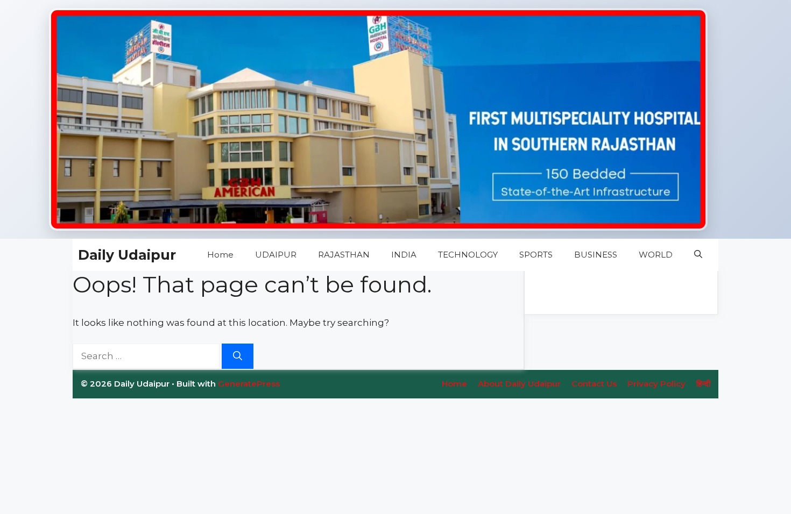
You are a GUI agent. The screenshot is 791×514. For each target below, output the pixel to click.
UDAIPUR (275, 254)
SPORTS (536, 254)
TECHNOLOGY (468, 254)
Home (220, 254)
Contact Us (594, 384)
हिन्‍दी (703, 384)
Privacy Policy (656, 384)
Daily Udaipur (127, 255)
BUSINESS (595, 254)
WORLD (656, 254)
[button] (698, 255)
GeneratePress (249, 384)
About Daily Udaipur (519, 384)
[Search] (237, 356)
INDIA (403, 254)
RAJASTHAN (344, 254)
